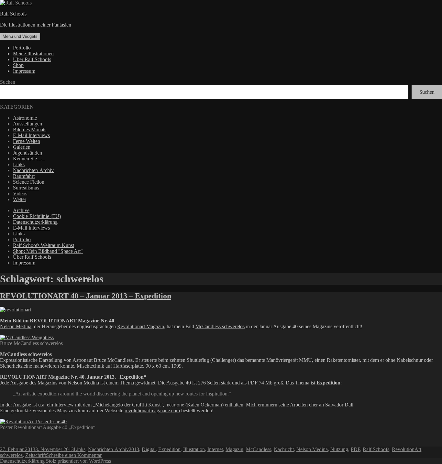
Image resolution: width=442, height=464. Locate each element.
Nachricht (284, 449)
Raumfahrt (24, 176)
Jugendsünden (27, 153)
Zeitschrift (35, 455)
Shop (18, 65)
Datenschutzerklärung (35, 222)
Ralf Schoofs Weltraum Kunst (43, 245)
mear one (174, 404)
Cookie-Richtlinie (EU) (37, 216)
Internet (215, 449)
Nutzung (339, 449)
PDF (355, 449)
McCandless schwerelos (220, 326)
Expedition (169, 449)
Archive (21, 210)
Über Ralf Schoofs (32, 59)
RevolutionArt (406, 449)
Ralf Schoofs (13, 13)
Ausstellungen (27, 123)
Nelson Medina (15, 326)
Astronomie (25, 118)
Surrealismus (26, 187)
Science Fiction (28, 182)
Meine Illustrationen (33, 53)
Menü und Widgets (20, 36)
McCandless (258, 449)
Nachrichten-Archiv (33, 170)
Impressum (24, 71)
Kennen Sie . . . (29, 158)
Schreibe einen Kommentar (74, 455)
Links (19, 164)
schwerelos (11, 455)
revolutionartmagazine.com (152, 410)
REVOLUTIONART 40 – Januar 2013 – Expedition (85, 296)
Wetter (19, 199)
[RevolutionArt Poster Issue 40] (33, 421)
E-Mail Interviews (31, 135)
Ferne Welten (26, 141)
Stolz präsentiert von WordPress (78, 461)
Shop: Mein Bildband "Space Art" (48, 251)
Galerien (21, 147)
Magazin (234, 449)
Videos (20, 193)
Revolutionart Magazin (140, 326)
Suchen (7, 82)
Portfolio (22, 47)
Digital (149, 449)
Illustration (194, 449)
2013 (134, 449)
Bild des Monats (29, 129)
